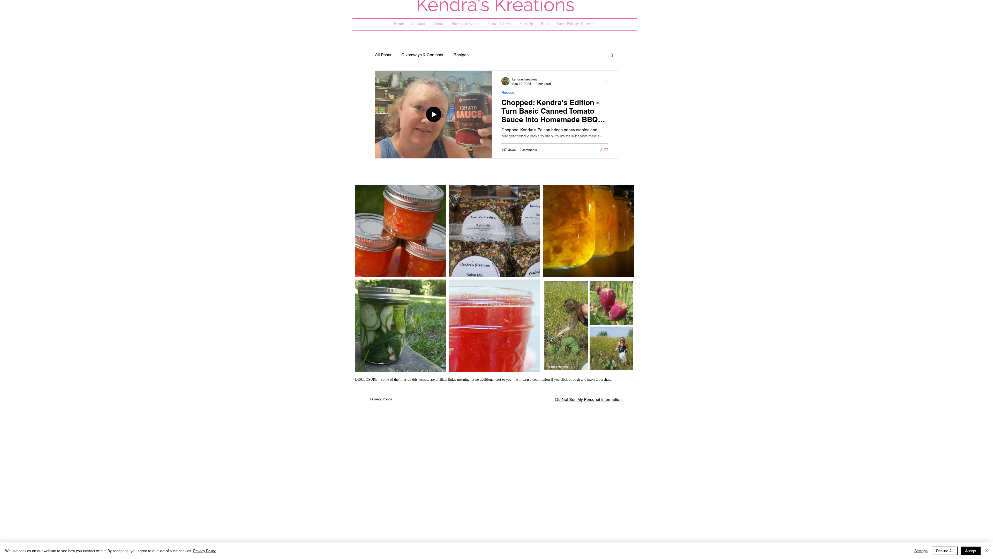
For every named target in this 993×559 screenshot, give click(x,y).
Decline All (944, 550)
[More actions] (608, 81)
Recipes (461, 54)
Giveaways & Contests (422, 54)
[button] (611, 55)
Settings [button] (921, 550)
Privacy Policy (381, 399)
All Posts (383, 54)
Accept (970, 550)
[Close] (987, 551)
